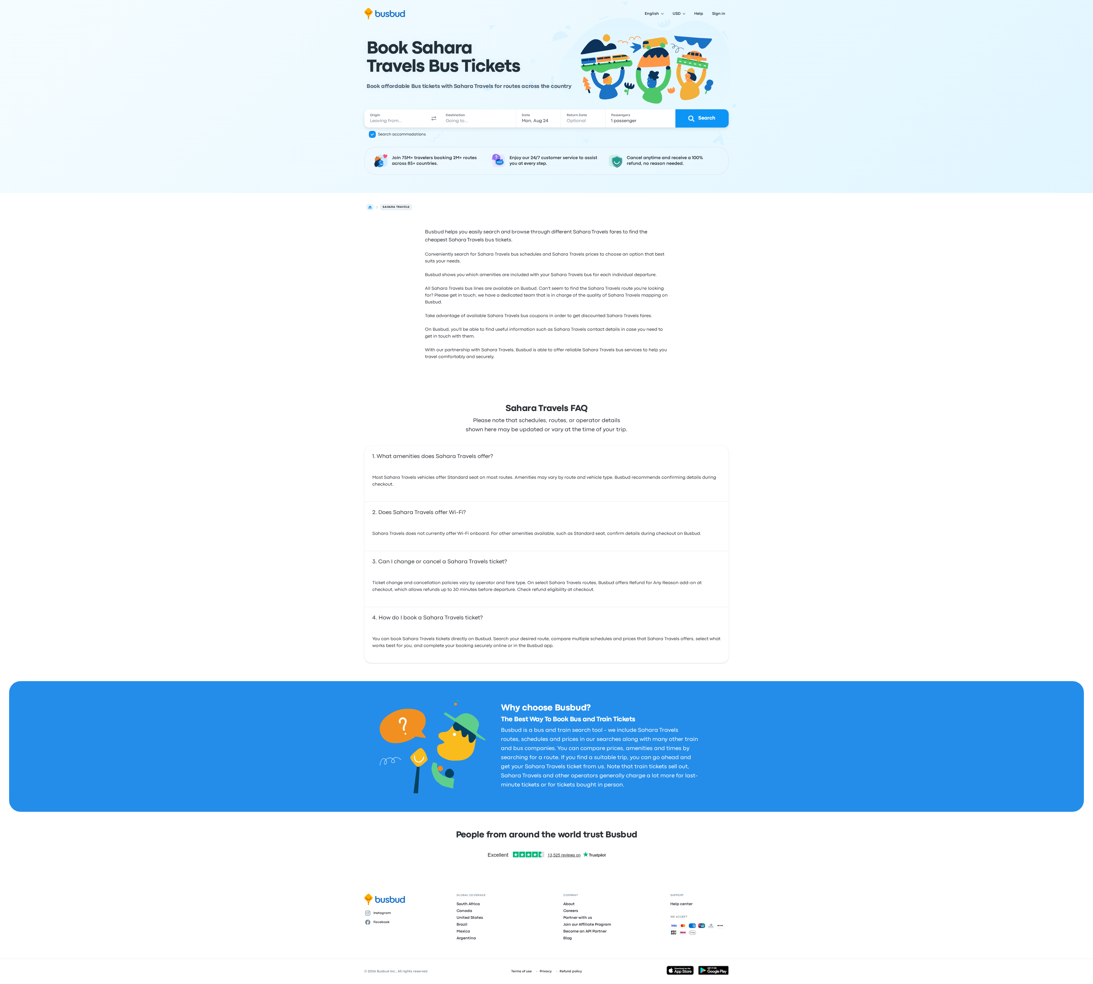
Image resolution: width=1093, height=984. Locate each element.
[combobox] (396, 118)
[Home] (370, 207)
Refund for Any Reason (654, 583)
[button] (433, 118)
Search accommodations (402, 134)
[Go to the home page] (384, 13)
